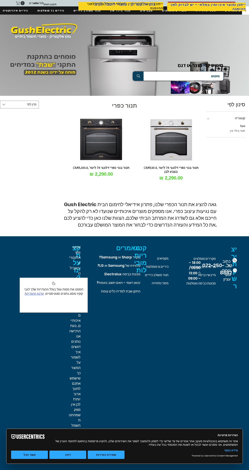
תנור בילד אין (237, 131)
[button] (20, 3)
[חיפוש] (138, 76)
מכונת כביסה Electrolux (122, 274)
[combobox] (19, 104)
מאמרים (128, 248)
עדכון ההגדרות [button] (34, 294)
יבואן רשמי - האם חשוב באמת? (118, 282)
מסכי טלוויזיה (160, 283)
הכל (242, 126)
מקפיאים (162, 258)
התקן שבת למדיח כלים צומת (120, 291)
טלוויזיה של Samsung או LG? (118, 265)
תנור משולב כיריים (156, 275)
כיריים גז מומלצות (157, 266)
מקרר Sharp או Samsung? (119, 257)
